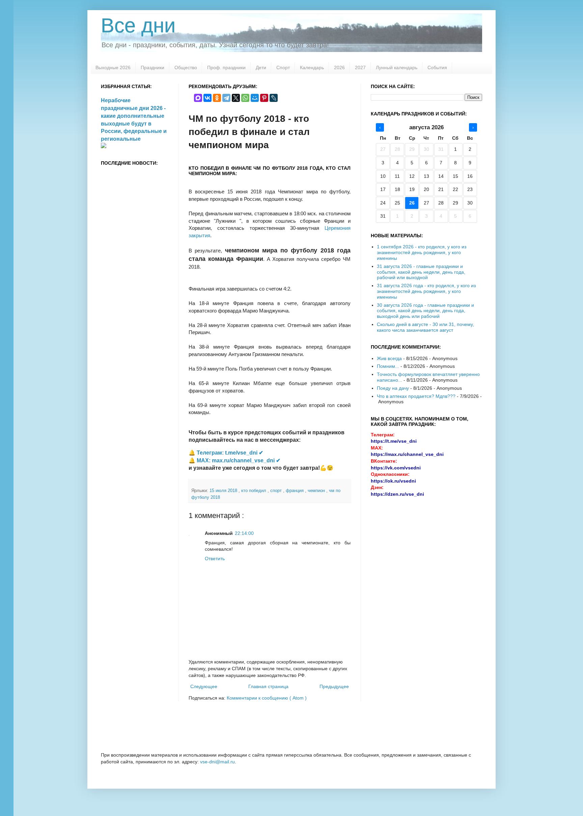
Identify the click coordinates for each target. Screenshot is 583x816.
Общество (185, 67)
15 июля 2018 (224, 490)
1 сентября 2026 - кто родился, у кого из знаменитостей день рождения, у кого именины (421, 252)
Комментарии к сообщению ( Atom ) (267, 698)
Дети (261, 67)
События (437, 67)
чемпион (317, 490)
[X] (236, 98)
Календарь (312, 67)
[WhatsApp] (245, 98)
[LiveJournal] (274, 98)
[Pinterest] (264, 98)
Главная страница (268, 686)
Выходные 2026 (113, 67)
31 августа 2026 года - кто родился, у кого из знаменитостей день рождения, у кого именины (426, 291)
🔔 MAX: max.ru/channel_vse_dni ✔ (234, 460)
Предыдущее (334, 686)
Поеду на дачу (393, 388)
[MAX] (198, 98)
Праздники (152, 67)
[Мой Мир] (255, 98)
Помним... (388, 366)
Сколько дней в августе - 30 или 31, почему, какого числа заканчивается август (425, 327)
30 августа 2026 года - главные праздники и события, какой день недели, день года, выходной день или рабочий (425, 310)
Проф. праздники (226, 67)
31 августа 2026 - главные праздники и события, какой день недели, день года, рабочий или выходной (421, 272)
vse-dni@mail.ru (217, 761)
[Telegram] (226, 98)
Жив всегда (389, 358)
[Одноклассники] (217, 98)
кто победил (254, 490)
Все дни (138, 25)
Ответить (215, 558)
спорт (276, 490)
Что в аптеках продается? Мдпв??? (416, 396)
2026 (339, 67)
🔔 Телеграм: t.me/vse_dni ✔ (226, 453)
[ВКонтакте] (207, 98)
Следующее (203, 686)
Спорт (283, 67)
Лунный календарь (396, 67)
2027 (360, 67)
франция (295, 490)
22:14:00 (244, 533)
